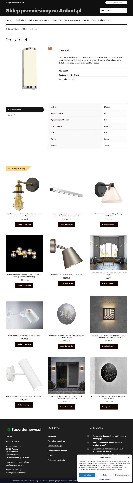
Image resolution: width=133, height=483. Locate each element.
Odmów (104, 475)
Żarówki (86, 20)
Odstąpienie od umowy (57, 451)
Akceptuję (87, 475)
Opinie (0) (11, 115)
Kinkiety (24, 29)
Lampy (9, 20)
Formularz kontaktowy (57, 441)
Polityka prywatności (105, 479)
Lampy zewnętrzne (72, 20)
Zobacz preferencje (122, 475)
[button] (129, 457)
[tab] (24, 109)
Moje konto (52, 436)
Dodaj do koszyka (24, 225)
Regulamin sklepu (55, 446)
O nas (50, 455)
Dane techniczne (14, 110)
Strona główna (13, 29)
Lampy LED (56, 20)
